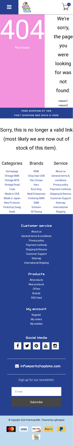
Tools (12, 189)
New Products (12, 202)
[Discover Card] (36, 429)
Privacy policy (60, 184)
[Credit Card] (36, 437)
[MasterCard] (11, 429)
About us (61, 171)
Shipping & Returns (60, 193)
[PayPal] (48, 429)
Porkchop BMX (36, 198)
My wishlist (36, 323)
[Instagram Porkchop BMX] (55, 345)
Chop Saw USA (36, 175)
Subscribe (36, 402)
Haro (36, 184)
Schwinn (36, 207)
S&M (36, 202)
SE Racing (36, 211)
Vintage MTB (12, 180)
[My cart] (65, 7)
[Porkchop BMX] (32, 7)
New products (36, 284)
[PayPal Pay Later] (61, 429)
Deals (12, 211)
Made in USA (12, 193)
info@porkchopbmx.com (40, 366)
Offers (36, 288)
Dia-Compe (36, 180)
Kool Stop (36, 189)
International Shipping (36, 262)
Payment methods (60, 189)
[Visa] (23, 429)
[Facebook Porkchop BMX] (17, 345)
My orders (36, 319)
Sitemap (60, 202)
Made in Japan (12, 198)
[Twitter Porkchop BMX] (27, 345)
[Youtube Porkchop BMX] (45, 345)
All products (36, 279)
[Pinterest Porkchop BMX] (36, 345)
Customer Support (60, 198)
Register (36, 314)
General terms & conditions (36, 236)
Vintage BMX (12, 175)
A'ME (36, 171)
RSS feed (36, 297)
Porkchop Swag (12, 207)
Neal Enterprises (36, 193)
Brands (36, 293)
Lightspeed (59, 420)
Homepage (12, 171)
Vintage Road (12, 184)
